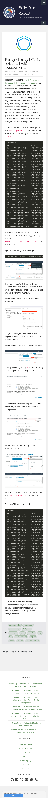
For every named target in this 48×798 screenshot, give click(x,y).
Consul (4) (25, 765)
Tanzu (26, 74)
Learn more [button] (34, 793)
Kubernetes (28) (25, 748)
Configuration (14, 629)
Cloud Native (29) (25, 744)
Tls (10, 637)
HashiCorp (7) (25, 761)
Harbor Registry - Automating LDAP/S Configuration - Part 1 (25, 731)
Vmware (11, 641)
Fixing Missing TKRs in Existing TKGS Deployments (22, 64)
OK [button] (13, 795)
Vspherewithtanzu (32, 641)
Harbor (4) (25, 769)
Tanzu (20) (26, 752)
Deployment (27, 629)
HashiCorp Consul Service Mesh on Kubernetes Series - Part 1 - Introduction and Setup (25, 716)
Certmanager (28, 625)
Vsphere (20, 641)
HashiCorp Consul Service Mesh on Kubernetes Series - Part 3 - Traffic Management (25, 700)
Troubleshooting (21, 637)
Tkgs (39, 633)
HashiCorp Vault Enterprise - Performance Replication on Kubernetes (25, 685)
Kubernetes (17, 74)
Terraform (31, 633)
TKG (31, 74)
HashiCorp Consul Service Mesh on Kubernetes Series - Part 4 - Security (25, 691)
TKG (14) (25, 756)
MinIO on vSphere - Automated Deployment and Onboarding (26, 724)
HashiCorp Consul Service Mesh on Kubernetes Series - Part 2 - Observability (25, 708)
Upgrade (33, 637)
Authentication (15, 625)
